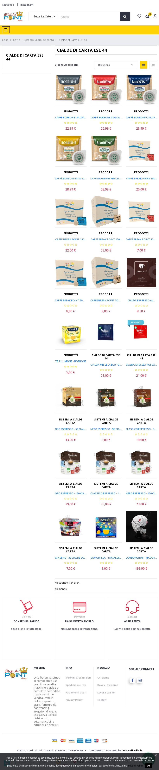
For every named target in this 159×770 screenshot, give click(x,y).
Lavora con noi (106, 692)
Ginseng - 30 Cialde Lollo (70, 557)
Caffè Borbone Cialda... (70, 117)
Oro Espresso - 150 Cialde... (70, 493)
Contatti (102, 700)
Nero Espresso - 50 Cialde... (106, 429)
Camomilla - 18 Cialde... (106, 557)
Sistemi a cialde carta (70, 421)
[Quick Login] (155, 16)
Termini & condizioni (79, 677)
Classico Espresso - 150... (106, 493)
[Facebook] (132, 680)
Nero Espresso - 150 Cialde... (141, 493)
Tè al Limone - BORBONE (70, 361)
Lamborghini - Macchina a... (141, 557)
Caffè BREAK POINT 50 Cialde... (141, 239)
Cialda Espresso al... (141, 300)
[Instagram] (140, 680)
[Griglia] (143, 65)
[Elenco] (153, 65)
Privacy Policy (74, 700)
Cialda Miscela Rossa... (141, 364)
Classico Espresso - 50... (141, 429)
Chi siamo (103, 677)
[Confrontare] (84, 92)
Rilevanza (104, 65)
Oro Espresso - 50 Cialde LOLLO (70, 429)
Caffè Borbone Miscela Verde (106, 178)
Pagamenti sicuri (76, 692)
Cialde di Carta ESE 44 (24, 57)
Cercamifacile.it (132, 750)
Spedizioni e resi (76, 685)
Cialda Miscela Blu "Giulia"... (106, 364)
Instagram (26, 4)
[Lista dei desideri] (76, 92)
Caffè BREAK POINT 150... (141, 178)
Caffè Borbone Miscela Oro (70, 178)
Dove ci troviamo (107, 685)
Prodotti (70, 111)
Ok (148, 765)
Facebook (8, 4)
